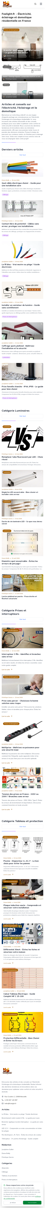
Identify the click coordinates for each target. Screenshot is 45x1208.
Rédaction (6, 1145)
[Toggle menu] (41, 4)
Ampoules (5, 1168)
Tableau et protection (10, 837)
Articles (5, 1109)
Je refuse (13, 1202)
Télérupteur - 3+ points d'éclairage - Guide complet (20, 1139)
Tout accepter (32, 1202)
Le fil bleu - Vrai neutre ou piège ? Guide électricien (20, 1114)
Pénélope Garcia (7, 221)
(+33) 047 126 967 (11, 1100)
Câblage (6, 85)
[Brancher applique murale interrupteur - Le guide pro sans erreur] (22, 44)
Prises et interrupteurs (11, 30)
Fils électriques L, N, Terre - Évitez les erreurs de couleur (21, 1135)
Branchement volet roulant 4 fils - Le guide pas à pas (21, 1118)
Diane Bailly (5, 180)
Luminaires (7, 67)
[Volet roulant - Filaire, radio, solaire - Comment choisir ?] (22, 90)
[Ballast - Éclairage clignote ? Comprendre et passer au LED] (22, 73)
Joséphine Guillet (7, 261)
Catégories (7, 1163)
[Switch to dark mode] (35, 4)
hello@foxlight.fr (10, 1103)
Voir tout (22, 155)
